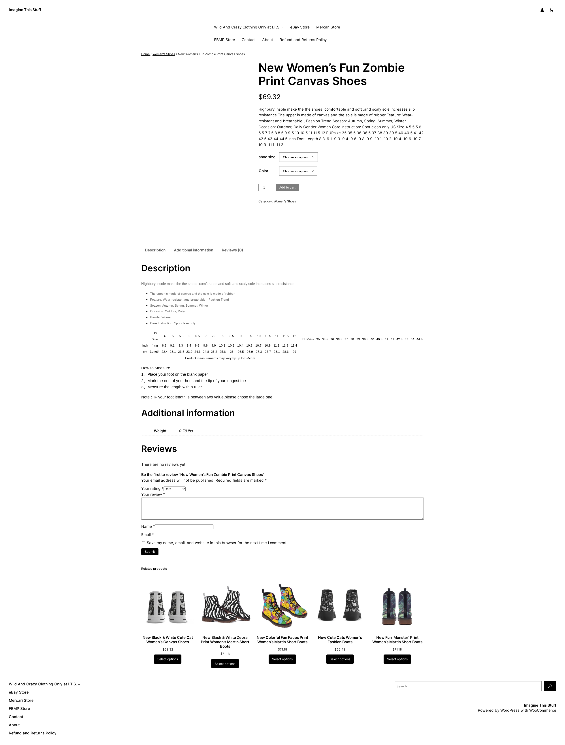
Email (147, 534)
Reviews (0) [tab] (232, 250)
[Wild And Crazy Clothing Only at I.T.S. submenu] (282, 27)
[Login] (542, 10)
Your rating (152, 488)
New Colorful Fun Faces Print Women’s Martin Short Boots (282, 639)
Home (145, 54)
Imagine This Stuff (25, 10)
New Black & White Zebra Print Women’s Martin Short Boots (225, 642)
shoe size (267, 157)
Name (148, 526)
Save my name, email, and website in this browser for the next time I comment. (217, 543)
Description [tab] (155, 250)
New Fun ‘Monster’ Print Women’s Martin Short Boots (397, 639)
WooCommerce (542, 710)
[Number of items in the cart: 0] (551, 10)
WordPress (510, 710)
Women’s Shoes (285, 201)
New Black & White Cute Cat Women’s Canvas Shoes (168, 639)
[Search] (550, 686)
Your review (153, 494)
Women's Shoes (164, 54)
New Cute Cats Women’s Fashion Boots (340, 639)
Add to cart (287, 187)
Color (263, 171)
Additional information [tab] (193, 250)
